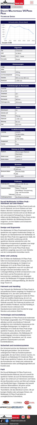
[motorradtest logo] (9, 417)
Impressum (4, 424)
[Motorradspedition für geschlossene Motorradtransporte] (6, 409)
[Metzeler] (18, 409)
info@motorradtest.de (18, 421)
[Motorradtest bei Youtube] (23, 417)
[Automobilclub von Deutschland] (29, 402)
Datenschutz (14, 424)
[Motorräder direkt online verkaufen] (18, 402)
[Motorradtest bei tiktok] (1, 420)
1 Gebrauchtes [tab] (17, 7)
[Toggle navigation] (31, 2)
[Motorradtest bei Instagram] (28, 417)
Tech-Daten (5, 7)
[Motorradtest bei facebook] (7, 420)
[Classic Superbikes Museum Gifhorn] (29, 409)
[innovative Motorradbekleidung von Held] (6, 402)
